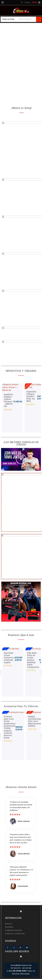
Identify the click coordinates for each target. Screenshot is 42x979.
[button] (21, 459)
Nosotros (8, 923)
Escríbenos (9, 927)
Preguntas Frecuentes (13, 930)
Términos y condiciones (15, 933)
